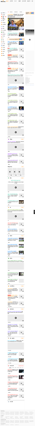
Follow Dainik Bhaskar (3, 418)
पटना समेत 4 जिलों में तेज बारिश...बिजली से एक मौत (7, 420)
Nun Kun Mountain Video (22, 413)
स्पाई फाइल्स (9, 299)
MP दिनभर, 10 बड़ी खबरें (17, 421)
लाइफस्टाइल (9, 322)
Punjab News (16, 416)
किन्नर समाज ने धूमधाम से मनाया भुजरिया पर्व (31, 420)
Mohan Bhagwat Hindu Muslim (17, 412)
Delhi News (2, 416)
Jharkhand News (21, 416)
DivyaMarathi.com (27, 80)
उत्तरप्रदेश (10, 367)
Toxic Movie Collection (27, 414)
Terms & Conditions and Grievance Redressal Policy (29, 73)
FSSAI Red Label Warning (22, 412)
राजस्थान (15, 367)
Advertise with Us (27, 72)
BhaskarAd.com (27, 82)
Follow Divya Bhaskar (7, 418)
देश (8, 104)
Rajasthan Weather (17, 414)
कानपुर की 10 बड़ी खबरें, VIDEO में (27, 421)
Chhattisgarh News (31, 417)
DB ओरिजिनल (9, 59)
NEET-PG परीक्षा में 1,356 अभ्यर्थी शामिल (12, 422)
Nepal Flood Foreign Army (12, 412)
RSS (28, 75)
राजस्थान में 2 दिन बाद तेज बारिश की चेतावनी (22, 422)
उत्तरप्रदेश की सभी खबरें (21, 365)
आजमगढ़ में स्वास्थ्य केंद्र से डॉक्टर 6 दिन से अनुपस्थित (7, 421)
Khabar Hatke (21, 414)
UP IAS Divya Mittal (2, 414)
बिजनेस (8, 270)
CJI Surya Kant (2, 412)
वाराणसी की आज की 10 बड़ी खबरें (12, 421)
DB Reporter (30, 72)
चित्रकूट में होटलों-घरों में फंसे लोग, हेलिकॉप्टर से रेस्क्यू (17, 422)
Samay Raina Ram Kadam (3, 413)
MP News (2, 417)
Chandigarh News (31, 416)
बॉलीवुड (9, 151)
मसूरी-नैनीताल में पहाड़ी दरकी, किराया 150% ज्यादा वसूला (27, 420)
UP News (6, 417)
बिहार (22, 367)
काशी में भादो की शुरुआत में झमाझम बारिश (7, 422)
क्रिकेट (9, 91)
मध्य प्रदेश (13, 367)
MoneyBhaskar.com (27, 81)
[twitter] (21, 31)
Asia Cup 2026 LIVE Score (31, 413)
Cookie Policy (30, 75)
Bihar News (11, 417)
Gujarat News (21, 417)
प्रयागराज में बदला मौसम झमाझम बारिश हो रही (3, 422)
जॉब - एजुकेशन (9, 350)
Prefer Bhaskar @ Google (27, 418)
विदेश (8, 37)
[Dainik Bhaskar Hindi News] (3, 1)
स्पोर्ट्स (8, 233)
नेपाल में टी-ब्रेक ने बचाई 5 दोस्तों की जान (27, 422)
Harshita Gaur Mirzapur (7, 413)
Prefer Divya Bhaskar (17, 418)
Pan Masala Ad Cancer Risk (7, 412)
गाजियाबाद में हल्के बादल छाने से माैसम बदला (31, 421)
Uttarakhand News (26, 417)
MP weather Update (12, 414)
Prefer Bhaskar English (22, 418)
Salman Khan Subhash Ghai (31, 412)
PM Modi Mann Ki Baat (27, 413)
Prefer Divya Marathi (12, 418)
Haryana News (11, 416)
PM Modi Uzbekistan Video (12, 413)
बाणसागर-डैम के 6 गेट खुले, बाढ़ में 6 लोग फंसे (3, 420)
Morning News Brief (26, 412)
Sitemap (33, 72)
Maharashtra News (26, 416)
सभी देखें (22, 166)
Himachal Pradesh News (7, 416)
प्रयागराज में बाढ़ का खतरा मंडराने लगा (22, 421)
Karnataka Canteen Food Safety (7, 414)
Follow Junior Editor (31, 418)
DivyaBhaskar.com (7, 424)
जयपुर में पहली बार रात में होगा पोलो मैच (3, 421)
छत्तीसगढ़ (18, 367)
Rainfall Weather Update (17, 413)
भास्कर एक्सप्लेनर (10, 306)
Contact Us (26, 75)
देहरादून (9, 66)
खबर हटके (9, 136)
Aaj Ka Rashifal (30, 414)
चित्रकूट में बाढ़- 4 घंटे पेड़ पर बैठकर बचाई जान (12, 420)
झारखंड (20, 367)
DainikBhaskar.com (2, 424)
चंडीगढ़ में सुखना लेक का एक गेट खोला (17, 420)
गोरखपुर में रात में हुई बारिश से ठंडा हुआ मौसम (22, 420)
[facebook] (19, 31)
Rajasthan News (16, 417)
